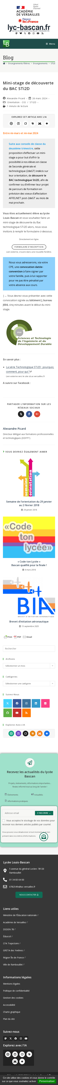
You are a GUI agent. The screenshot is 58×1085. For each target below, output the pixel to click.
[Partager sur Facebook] (29, 414)
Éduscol (7, 936)
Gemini (47, 123)
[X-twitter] (10, 1038)
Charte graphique (11, 1011)
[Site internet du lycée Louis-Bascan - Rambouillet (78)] (29, 27)
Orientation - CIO (16, 102)
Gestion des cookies (13, 997)
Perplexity (18, 123)
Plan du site (9, 1018)
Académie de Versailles (14, 922)
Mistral (40, 123)
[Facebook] (17, 703)
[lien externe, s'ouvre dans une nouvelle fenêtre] (29, 10)
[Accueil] (4, 63)
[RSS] (26, 713)
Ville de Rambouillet (13, 964)
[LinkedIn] (36, 703)
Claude (32, 123)
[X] (7, 703)
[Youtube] (17, 713)
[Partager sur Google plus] (37, 414)
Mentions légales (11, 983)
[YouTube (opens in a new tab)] (38, 33)
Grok (25, 123)
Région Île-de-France (13, 957)
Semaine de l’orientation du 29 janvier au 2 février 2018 (29, 503)
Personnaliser (47, 1081)
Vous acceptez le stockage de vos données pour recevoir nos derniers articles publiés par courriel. (28, 822)
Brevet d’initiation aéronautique (29, 621)
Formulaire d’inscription (29, 247)
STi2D (33, 102)
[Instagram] (26, 703)
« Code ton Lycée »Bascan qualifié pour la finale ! (29, 563)
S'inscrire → (44, 813)
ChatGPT (11, 123)
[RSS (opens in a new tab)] (42, 33)
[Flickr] (45, 703)
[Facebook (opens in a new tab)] (29, 33)
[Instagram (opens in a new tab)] (33, 33)
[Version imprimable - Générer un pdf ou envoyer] (18, 636)
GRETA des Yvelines (13, 950)
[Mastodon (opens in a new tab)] (16, 33)
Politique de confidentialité (16, 990)
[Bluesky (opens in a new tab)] (21, 33)
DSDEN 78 (8, 929)
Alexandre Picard (16, 98)
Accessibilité (9, 1004)
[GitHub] (7, 713)
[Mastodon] (5, 1038)
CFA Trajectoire (11, 943)
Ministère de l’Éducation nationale (20, 915)
